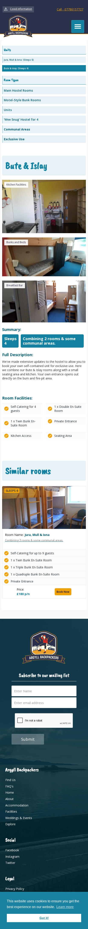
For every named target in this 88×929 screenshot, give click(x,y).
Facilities (11, 811)
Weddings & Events (18, 818)
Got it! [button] (44, 918)
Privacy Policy (14, 889)
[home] (18, 26)
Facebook (12, 850)
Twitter (10, 863)
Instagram (12, 856)
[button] (77, 26)
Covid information (21, 9)
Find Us (10, 780)
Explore (10, 824)
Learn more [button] (65, 907)
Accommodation (16, 805)
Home (9, 792)
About (9, 799)
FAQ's (9, 786)
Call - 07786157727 (70, 9)
